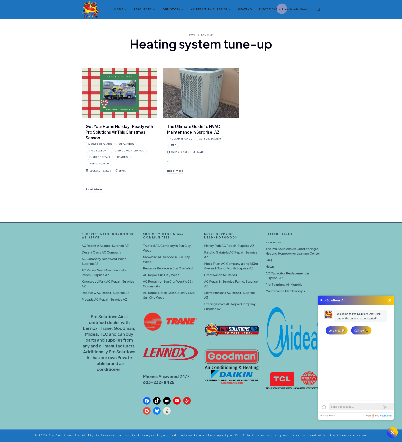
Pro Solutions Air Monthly (284, 284)
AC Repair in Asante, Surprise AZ (105, 245)
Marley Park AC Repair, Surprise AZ (229, 245)
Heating (122, 157)
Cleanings (126, 144)
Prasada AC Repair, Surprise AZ (104, 299)
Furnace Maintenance (128, 150)
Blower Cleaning (100, 144)
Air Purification (210, 138)
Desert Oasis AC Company (101, 252)
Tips (173, 145)
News (269, 266)
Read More (94, 189)
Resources (273, 242)
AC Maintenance (181, 138)
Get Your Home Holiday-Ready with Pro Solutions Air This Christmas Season (119, 132)
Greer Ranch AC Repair (220, 275)
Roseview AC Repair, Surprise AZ (106, 293)
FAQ (268, 260)
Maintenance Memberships (285, 291)
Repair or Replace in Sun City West (168, 268)
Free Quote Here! (295, 9)
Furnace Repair (99, 157)
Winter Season (99, 163)
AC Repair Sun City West (161, 275)
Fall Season (97, 150)
